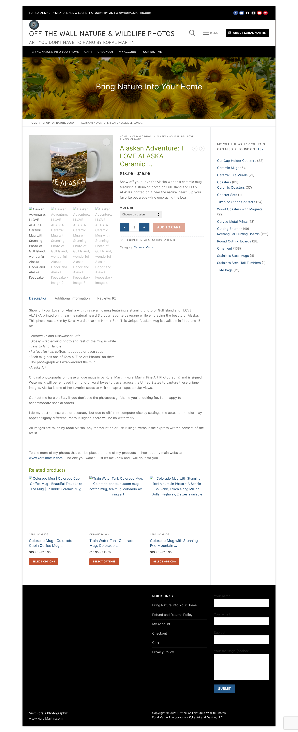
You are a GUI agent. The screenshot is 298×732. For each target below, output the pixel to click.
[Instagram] (253, 13)
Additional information (72, 298)
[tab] (38, 298)
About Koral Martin (249, 32)
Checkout (159, 633)
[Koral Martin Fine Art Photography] (247, 13)
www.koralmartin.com (46, 458)
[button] (106, 142)
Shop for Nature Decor (59, 122)
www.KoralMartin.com (133, 12)
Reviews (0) (106, 298)
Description (38, 298)
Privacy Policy (163, 652)
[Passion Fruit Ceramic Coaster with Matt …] (201, 149)
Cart (155, 643)
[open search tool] (192, 33)
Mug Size (126, 207)
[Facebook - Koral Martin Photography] (241, 13)
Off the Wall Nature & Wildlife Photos (102, 34)
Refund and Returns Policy (172, 615)
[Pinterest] (265, 13)
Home (33, 122)
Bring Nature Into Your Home (174, 605)
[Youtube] (259, 13)
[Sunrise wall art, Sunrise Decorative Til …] (194, 149)
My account (161, 624)
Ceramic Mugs (142, 136)
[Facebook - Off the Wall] (235, 13)
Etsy (260, 149)
